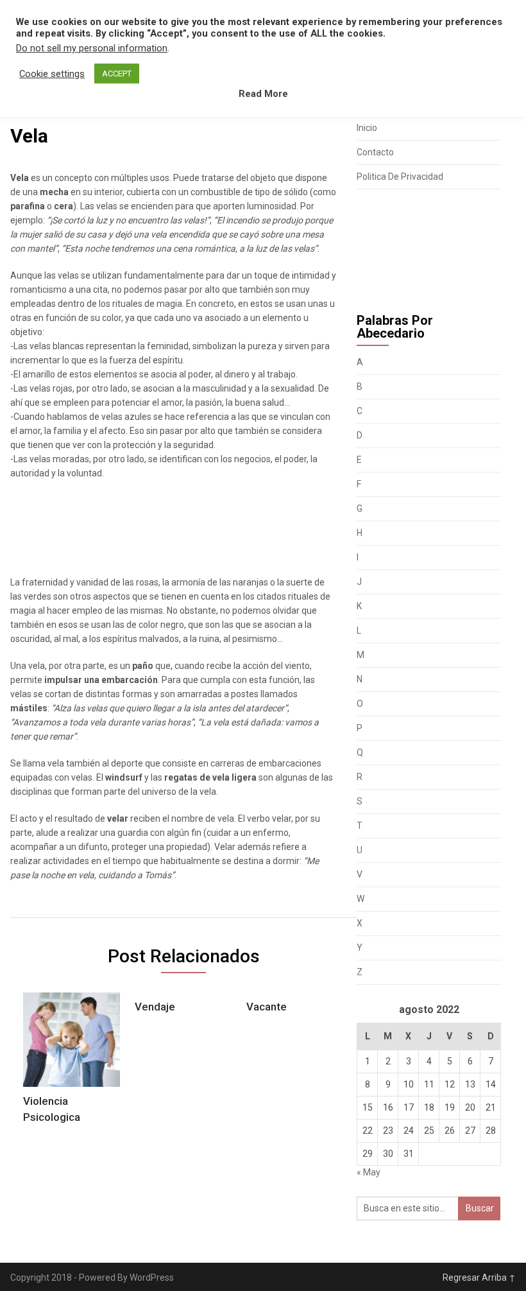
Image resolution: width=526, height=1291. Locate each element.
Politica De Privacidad (400, 176)
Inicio (367, 128)
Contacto (375, 152)
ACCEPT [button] (117, 73)
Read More (263, 94)
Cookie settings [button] (52, 74)
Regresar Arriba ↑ (479, 1277)
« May (368, 1172)
